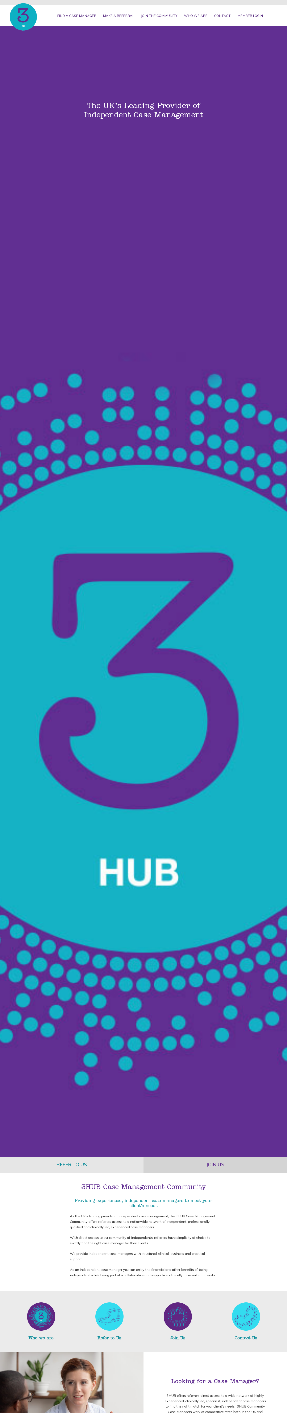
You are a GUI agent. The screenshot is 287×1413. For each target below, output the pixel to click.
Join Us (177, 1337)
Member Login (250, 15)
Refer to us (72, 1164)
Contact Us (246, 1337)
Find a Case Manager (76, 15)
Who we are (195, 15)
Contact (222, 15)
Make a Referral (118, 15)
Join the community (159, 15)
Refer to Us (109, 1337)
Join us (215, 1164)
